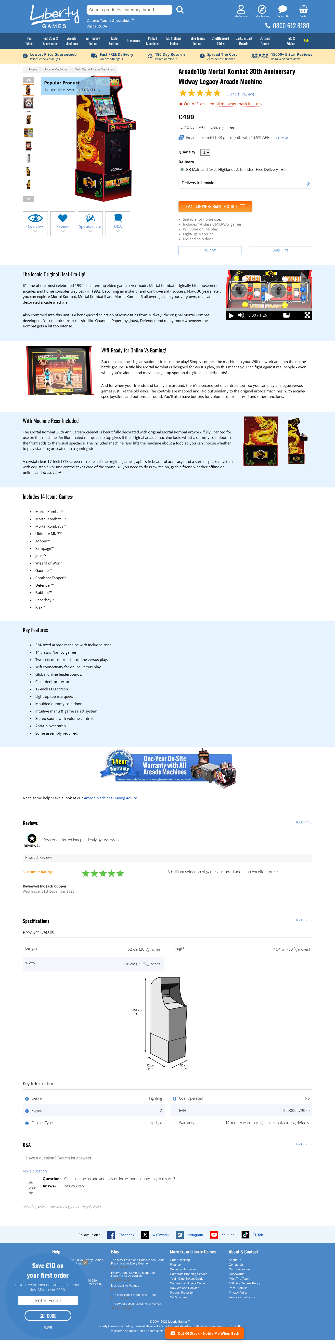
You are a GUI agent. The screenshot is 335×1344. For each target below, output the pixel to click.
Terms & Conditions (242, 1297)
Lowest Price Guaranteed (53, 54)
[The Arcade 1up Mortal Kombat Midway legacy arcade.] (28, 123)
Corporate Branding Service (188, 1274)
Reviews (62, 226)
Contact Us (236, 1264)
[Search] (180, 10)
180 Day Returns (170, 54)
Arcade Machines (71, 40)
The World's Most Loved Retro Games (136, 1304)
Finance (175, 1264)
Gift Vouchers (179, 1297)
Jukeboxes (133, 40)
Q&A (118, 226)
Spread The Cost (222, 54)
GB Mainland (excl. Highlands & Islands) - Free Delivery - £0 (236, 169)
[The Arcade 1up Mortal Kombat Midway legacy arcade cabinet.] (28, 149)
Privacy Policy (238, 1292)
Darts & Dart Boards (243, 40)
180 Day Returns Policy (244, 1283)
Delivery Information (183, 1269)
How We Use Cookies (184, 1288)
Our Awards (236, 1274)
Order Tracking (180, 1260)
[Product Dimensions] (167, 1070)
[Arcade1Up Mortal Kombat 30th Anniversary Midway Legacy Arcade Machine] (28, 94)
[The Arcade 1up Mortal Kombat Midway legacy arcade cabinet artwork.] (28, 175)
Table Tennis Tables (197, 40)
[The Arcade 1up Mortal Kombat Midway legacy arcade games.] (28, 136)
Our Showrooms (239, 1269)
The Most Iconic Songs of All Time (133, 1295)
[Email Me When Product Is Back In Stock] (215, 206)
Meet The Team (239, 1278)
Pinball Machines (152, 40)
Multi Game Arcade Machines (94, 69)
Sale (306, 40)
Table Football (114, 40)
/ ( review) (240, 94)
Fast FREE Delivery (116, 54)
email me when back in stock (236, 104)
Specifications (90, 226)
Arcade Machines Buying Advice (110, 797)
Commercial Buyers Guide (187, 1283)
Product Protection (182, 1292)
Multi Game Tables (173, 40)
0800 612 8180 (291, 25)
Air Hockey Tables (93, 40)
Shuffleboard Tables (220, 40)
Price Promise (238, 1288)
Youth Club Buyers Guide (187, 1278)
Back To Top (304, 822)
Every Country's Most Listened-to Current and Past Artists (133, 1274)
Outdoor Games (265, 40)
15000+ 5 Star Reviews (291, 54)
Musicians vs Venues (125, 1285)
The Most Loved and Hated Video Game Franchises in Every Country (138, 1261)
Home (33, 69)
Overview (35, 226)
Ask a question (35, 1171)
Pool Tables (29, 40)
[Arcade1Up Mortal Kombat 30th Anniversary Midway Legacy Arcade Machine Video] (28, 107)
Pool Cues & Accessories (50, 40)
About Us (235, 1260)
